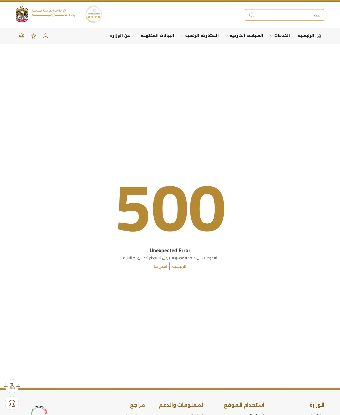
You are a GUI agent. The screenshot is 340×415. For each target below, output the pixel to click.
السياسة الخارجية (246, 35)
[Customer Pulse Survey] (12, 386)
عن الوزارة (120, 35)
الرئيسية (179, 266)
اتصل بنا (160, 266)
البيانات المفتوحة (157, 35)
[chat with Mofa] (12, 403)
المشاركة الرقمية (202, 35)
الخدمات (282, 35)
